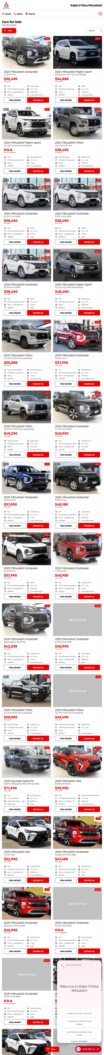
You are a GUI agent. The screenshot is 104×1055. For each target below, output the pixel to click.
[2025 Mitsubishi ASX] (77, 761)
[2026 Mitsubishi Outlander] (26, 619)
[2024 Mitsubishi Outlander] (26, 52)
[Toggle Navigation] (100, 14)
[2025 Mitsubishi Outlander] (77, 336)
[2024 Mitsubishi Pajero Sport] (77, 52)
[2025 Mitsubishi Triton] (77, 123)
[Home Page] (6, 5)
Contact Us (38, 100)
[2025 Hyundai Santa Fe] (26, 761)
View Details (15, 100)
